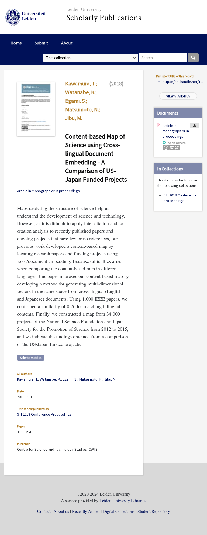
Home (16, 43)
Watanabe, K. (80, 92)
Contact (43, 511)
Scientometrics (30, 357)
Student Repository (153, 511)
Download (194, 125)
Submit (41, 43)
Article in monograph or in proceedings (176, 131)
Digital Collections (118, 511)
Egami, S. (75, 100)
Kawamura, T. (80, 83)
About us (61, 511)
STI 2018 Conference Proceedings (44, 414)
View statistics (178, 96)
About (67, 43)
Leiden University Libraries (122, 500)
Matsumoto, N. (82, 109)
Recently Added (86, 511)
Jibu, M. (73, 118)
